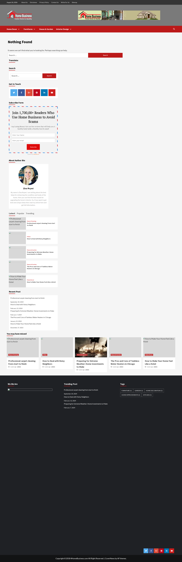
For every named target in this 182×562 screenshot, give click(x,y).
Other (29, 236)
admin (53, 367)
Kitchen (147, 395)
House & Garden (46, 29)
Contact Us (55, 2)
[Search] (174, 29)
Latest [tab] (12, 213)
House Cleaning (31, 221)
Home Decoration (154, 390)
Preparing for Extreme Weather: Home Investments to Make (40, 253)
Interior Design (62, 29)
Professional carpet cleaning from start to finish (27, 298)
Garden (139, 390)
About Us (24, 2)
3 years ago (47, 367)
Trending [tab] (30, 213)
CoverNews (110, 558)
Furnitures (28, 29)
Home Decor (12, 29)
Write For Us (65, 2)
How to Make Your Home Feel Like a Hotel (41, 282)
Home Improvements (131, 395)
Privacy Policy (44, 2)
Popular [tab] (20, 213)
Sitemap (74, 2)
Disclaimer (33, 2)
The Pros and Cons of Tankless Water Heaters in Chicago (40, 268)
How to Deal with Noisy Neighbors (39, 239)
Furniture (127, 390)
